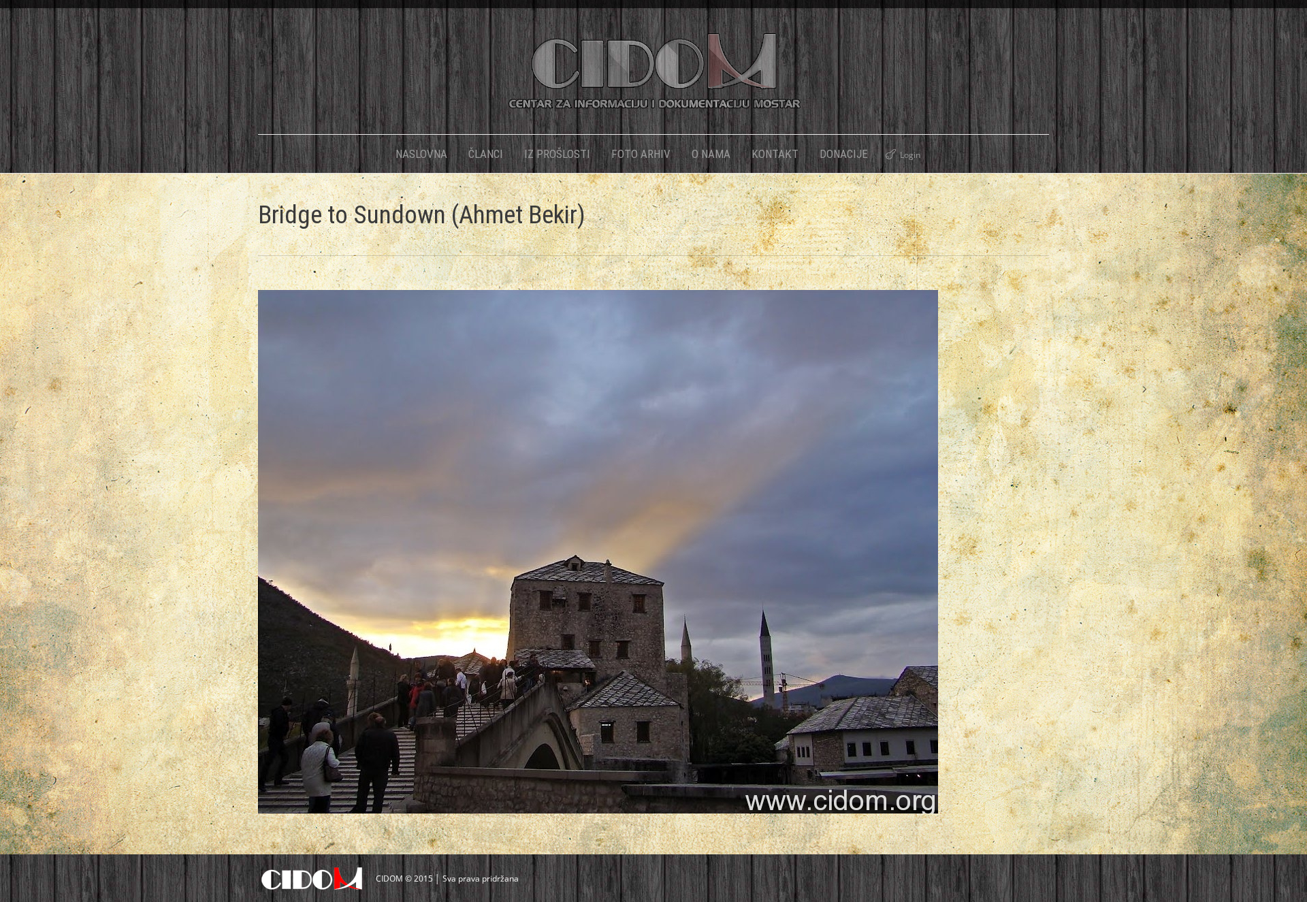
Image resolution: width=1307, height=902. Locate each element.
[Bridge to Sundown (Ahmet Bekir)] (653, 552)
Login (910, 155)
